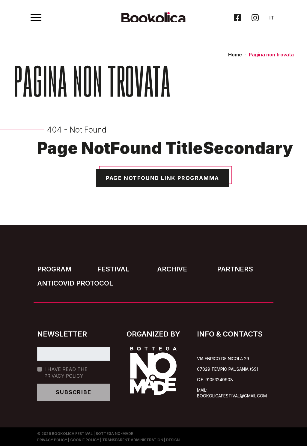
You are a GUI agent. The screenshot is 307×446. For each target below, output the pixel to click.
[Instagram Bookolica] (255, 17)
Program (54, 269)
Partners (235, 269)
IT (271, 18)
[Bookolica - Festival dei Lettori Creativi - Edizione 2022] (153, 20)
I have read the (66, 372)
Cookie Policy (84, 440)
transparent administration (132, 440)
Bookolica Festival (72, 433)
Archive (172, 269)
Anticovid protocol (75, 283)
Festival (113, 269)
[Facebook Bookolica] (237, 17)
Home (235, 55)
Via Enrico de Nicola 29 (223, 358)
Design (173, 440)
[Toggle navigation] (36, 17)
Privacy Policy (63, 376)
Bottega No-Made (114, 433)
